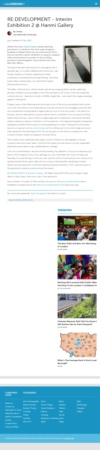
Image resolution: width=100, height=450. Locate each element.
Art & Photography (31, 401)
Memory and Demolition (68, 181)
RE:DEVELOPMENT (16, 173)
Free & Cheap (46, 405)
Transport (81, 408)
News (61, 401)
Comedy (26, 411)
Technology (82, 405)
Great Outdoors (47, 408)
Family (26, 415)
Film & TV (27, 422)
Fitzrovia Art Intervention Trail (50, 185)
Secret (61, 415)
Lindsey (19, 31)
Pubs (61, 411)
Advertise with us (12, 413)
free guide (40, 193)
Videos (79, 411)
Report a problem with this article (21, 200)
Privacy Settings (11, 427)
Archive (8, 420)
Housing (44, 415)
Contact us (9, 406)
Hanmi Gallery (30, 46)
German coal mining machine (39, 128)
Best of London (29, 405)
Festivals (26, 418)
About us (9, 403)
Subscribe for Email (13, 410)
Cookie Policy (11, 423)
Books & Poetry (29, 408)
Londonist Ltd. (69, 438)
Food (43, 401)
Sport (61, 418)
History (44, 411)
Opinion (62, 405)
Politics (62, 408)
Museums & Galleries (50, 418)
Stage (61, 422)
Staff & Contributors (13, 417)
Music (43, 422)
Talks (79, 401)
